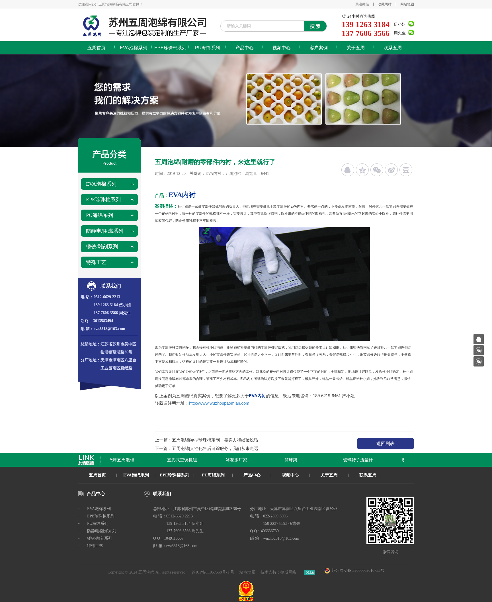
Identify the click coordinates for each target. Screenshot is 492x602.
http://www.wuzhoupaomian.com (219, 403)
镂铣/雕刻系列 (102, 246)
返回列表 (385, 443)
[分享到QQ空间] (362, 169)
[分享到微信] (376, 169)
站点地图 (247, 572)
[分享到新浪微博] (391, 169)
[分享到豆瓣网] (405, 169)
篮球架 (284, 460)
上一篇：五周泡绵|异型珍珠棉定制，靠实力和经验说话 (206, 440)
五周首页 (96, 47)
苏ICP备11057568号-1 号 (213, 572)
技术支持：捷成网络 (278, 572)
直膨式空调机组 (175, 460)
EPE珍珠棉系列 (170, 47)
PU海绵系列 (207, 47)
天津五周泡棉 (115, 460)
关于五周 (356, 47)
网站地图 (407, 4)
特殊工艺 (96, 262)
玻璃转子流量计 (351, 460)
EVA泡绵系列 (136, 475)
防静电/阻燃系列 (104, 231)
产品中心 (244, 47)
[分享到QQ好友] (347, 169)
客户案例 (318, 47)
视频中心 (281, 47)
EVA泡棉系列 (133, 47)
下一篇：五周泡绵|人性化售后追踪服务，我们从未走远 (206, 448)
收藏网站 (384, 4)
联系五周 (393, 47)
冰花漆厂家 (230, 460)
